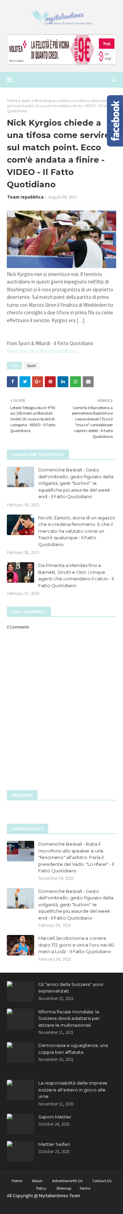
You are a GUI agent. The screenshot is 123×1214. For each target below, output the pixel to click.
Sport (26, 100)
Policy (41, 1188)
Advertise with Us (67, 1180)
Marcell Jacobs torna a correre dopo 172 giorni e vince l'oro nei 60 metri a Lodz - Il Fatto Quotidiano (76, 944)
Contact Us (101, 1180)
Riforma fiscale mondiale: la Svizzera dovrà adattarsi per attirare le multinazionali (69, 1018)
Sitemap (63, 1188)
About (37, 1180)
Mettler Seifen (54, 1144)
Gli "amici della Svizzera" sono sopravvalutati (71, 988)
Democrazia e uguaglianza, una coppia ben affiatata (73, 1048)
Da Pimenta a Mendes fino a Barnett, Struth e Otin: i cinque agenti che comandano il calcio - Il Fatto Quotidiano (76, 575)
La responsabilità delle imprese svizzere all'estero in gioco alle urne (72, 1089)
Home (12, 100)
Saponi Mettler (54, 1117)
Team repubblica (25, 197)
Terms (84, 1188)
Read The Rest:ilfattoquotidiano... (43, 351)
